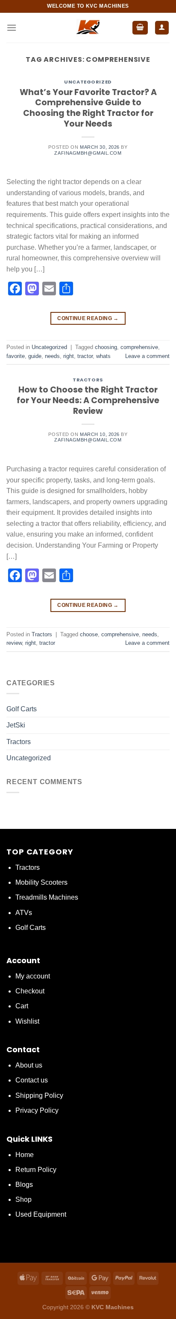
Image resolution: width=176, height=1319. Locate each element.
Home (24, 1154)
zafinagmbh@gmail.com (87, 153)
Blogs (24, 1184)
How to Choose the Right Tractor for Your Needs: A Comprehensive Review (88, 400)
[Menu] (11, 27)
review (14, 643)
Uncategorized (87, 81)
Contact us (31, 1080)
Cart (21, 1006)
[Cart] (140, 28)
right (68, 356)
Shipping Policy (39, 1095)
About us (28, 1065)
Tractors (88, 379)
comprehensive (139, 347)
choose (89, 634)
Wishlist (27, 1021)
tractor (85, 356)
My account (32, 976)
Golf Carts (21, 709)
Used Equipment (40, 1214)
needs (52, 356)
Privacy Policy (37, 1110)
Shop (23, 1199)
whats (103, 356)
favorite (15, 356)
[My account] (162, 28)
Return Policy (35, 1169)
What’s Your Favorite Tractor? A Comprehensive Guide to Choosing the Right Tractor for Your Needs (88, 108)
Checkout (29, 991)
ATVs (23, 912)
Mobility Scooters (41, 882)
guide (34, 356)
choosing (106, 347)
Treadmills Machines (46, 897)
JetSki (15, 725)
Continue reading (88, 318)
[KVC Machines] (87, 28)
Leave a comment (147, 356)
